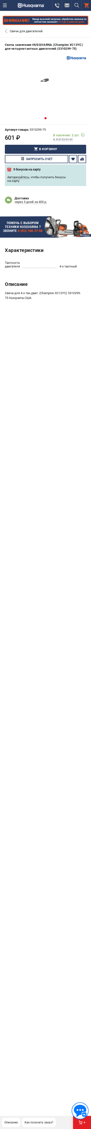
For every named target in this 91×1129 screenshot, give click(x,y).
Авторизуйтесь (18, 177)
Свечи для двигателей (26, 31)
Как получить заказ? (39, 1122)
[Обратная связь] (80, 1110)
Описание (11, 1122)
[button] (45, 118)
